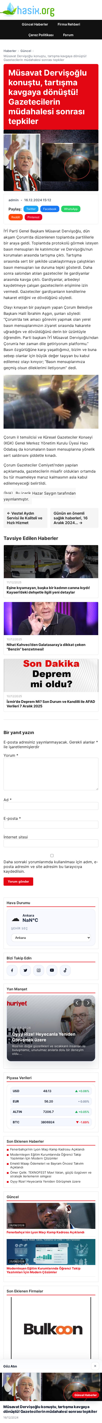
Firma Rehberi (69, 24)
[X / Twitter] (25, 970)
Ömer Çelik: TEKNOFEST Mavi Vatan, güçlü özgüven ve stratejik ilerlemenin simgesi (51, 1174)
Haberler (10, 51)
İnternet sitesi (16, 837)
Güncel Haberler (35, 24)
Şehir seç (19, 928)
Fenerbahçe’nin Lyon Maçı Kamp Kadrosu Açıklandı (47, 1149)
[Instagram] (38, 970)
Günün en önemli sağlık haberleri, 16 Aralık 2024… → (71, 518)
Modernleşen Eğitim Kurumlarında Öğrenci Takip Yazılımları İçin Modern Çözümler (45, 1156)
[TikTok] (65, 970)
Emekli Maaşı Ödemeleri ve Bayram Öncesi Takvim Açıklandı (46, 1165)
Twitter (31, 209)
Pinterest (33, 217)
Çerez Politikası (41, 35)
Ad (8, 799)
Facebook (49, 209)
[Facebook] (12, 970)
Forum (68, 35)
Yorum (11, 755)
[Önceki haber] (78, 1003)
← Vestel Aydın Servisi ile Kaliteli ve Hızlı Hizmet (24, 518)
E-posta (12, 818)
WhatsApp (71, 209)
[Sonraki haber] (87, 1003)
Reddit (15, 217)
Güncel (25, 51)
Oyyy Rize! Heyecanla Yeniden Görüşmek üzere (45, 1181)
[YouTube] (51, 970)
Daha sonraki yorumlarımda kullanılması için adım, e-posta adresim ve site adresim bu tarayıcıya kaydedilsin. (51, 866)
